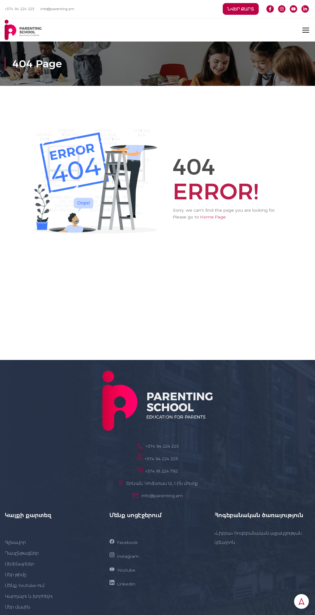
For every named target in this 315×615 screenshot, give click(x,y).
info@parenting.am (57, 8)
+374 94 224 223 (19, 8)
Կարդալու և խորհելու (29, 596)
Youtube (126, 570)
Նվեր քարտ (240, 8)
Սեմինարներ (19, 564)
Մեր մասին (17, 607)
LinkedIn (126, 584)
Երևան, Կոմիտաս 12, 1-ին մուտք (162, 483)
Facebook (127, 542)
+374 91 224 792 (161, 471)
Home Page (213, 217)
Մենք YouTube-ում (24, 585)
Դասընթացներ (22, 553)
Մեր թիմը (15, 574)
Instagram (128, 556)
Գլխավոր (15, 542)
